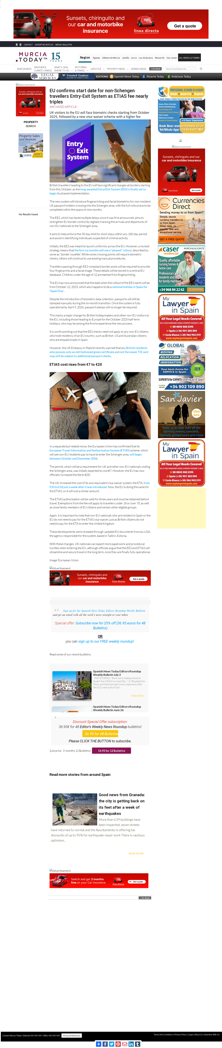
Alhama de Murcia (111, 57)
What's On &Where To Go (61, 69)
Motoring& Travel (81, 69)
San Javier (172, 57)
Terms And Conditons (163, 1035)
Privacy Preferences (71, 1035)
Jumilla (125, 57)
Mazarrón (159, 57)
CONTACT (28, 44)
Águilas (96, 57)
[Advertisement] (181, 508)
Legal (190, 1035)
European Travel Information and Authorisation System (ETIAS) (90, 450)
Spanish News (138, 68)
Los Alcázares (146, 57)
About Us (198, 1035)
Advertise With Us (212, 1035)
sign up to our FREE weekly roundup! (106, 641)
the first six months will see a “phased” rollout (103, 250)
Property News (116, 68)
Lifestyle (96, 68)
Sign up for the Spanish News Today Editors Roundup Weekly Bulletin (104, 610)
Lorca (134, 57)
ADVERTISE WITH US (44, 44)
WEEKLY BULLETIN (63, 44)
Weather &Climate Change (43, 69)
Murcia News (24, 68)
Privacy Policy (180, 1035)
